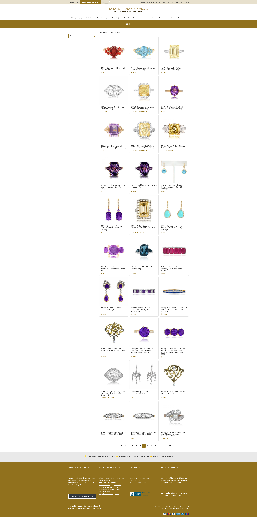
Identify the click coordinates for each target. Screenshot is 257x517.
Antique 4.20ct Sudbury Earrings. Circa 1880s (141, 392)
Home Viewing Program (108, 482)
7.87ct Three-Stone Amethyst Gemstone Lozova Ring (113, 269)
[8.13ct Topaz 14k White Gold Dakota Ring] (143, 250)
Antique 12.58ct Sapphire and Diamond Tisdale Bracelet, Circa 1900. (174, 309)
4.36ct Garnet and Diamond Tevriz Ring (113, 69)
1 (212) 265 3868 (73, 2)
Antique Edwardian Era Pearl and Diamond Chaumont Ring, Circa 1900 (173, 434)
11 (155, 446)
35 (170, 446)
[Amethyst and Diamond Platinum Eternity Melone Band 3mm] (143, 291)
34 (166, 446)
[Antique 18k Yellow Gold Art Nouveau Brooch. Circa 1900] (113, 332)
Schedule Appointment (90, 2)
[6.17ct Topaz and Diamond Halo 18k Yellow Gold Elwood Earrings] (174, 168)
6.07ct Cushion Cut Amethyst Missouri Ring (144, 186)
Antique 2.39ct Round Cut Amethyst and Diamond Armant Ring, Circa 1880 (142, 350)
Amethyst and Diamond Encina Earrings (111, 309)
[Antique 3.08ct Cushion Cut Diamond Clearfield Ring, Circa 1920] (113, 374)
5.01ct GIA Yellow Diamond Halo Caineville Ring (142, 108)
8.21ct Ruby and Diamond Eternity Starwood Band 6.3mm (172, 269)
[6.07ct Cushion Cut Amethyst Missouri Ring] (143, 168)
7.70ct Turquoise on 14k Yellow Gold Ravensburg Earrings (171, 228)
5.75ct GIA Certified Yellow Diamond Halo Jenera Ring (142, 147)
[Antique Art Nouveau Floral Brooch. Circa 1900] (174, 374)
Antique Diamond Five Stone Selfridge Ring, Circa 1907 (113, 433)
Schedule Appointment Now (82, 496)
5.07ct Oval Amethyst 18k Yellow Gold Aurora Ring (172, 108)
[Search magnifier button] (93, 35)
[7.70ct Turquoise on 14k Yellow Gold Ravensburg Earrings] (174, 209)
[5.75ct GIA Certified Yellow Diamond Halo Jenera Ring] (143, 129)
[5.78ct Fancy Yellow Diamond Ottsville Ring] (174, 129)
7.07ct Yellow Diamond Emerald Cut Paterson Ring (143, 227)
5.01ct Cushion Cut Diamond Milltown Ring (113, 108)
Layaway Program (106, 480)
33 (162, 446)
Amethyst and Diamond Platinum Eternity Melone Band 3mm (142, 309)
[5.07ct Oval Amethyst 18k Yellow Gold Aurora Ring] (174, 90)
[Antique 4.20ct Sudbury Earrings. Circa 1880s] (143, 374)
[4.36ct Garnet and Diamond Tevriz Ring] (113, 51)
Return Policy (104, 485)
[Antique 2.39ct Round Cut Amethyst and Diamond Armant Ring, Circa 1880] (143, 332)
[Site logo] (128, 9)
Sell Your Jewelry (105, 492)
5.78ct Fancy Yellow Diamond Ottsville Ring (174, 147)
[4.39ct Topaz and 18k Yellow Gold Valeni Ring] (143, 51)
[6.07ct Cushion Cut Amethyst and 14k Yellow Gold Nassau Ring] (113, 168)
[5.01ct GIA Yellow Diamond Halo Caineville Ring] (143, 90)
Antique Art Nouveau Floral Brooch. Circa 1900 (173, 392)
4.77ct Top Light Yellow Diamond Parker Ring (171, 69)
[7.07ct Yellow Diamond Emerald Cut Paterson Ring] (143, 209)
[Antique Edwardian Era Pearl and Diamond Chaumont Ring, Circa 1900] (174, 415)
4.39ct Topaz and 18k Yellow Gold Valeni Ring (143, 69)
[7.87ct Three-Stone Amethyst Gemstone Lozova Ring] (113, 250)
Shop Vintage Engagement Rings (111, 478)
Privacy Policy (175, 495)
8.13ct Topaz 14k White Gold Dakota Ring (143, 268)
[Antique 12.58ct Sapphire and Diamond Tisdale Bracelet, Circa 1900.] (174, 291)
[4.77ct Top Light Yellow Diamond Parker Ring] (174, 51)
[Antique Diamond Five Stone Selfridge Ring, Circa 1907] (113, 415)
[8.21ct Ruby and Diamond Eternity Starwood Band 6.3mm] (174, 250)
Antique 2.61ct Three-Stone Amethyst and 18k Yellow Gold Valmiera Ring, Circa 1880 (173, 351)
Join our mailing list (168, 478)
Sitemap (174, 493)
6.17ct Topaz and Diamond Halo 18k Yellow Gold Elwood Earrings (174, 187)
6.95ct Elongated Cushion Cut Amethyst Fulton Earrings (112, 228)
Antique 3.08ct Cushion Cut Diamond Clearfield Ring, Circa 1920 (113, 393)
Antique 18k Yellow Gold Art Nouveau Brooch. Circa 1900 (113, 349)
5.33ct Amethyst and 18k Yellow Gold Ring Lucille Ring (113, 147)
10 (151, 446)
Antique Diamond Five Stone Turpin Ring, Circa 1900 (143, 433)
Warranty (117, 485)
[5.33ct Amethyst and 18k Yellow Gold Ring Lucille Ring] (113, 129)
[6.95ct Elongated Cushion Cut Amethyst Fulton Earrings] (113, 209)
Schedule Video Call (138, 482)
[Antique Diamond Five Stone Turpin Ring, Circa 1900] (143, 415)
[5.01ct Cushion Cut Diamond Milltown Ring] (113, 90)
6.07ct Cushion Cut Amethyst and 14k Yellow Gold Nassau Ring (114, 187)
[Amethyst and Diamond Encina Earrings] (113, 291)
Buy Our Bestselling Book (109, 494)
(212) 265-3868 (143, 478)
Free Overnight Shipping (108, 487)
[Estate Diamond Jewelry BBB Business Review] (140, 494)
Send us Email (135, 480)
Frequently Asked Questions (110, 489)
